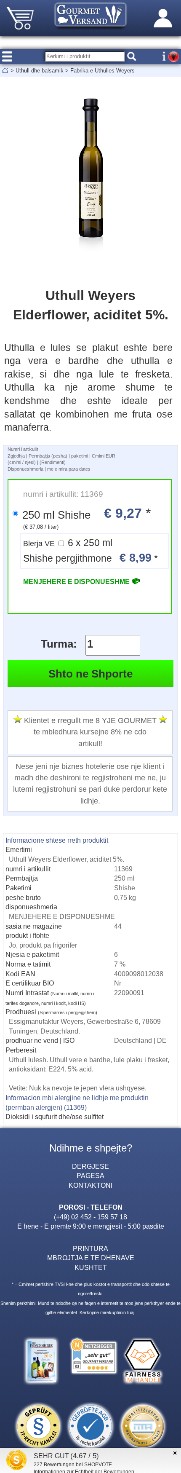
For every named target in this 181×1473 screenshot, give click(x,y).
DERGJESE (90, 1166)
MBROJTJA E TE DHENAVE (90, 1257)
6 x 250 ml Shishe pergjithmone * (90, 551)
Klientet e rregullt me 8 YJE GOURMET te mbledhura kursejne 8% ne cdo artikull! (90, 732)
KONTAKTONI (90, 1185)
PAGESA (90, 1175)
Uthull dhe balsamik (40, 70)
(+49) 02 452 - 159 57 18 (90, 1217)
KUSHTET (91, 1267)
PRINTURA (90, 1248)
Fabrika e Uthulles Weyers (102, 70)
